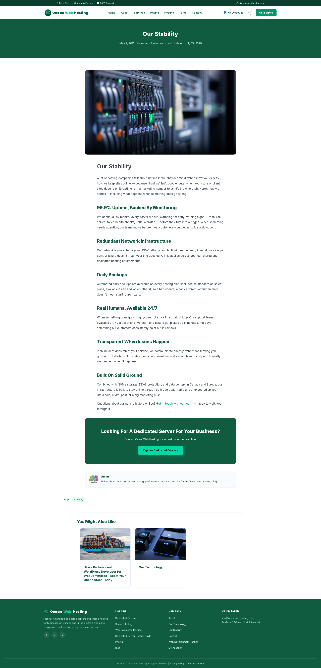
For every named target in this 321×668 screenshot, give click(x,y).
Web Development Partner (183, 641)
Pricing (154, 12)
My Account (175, 647)
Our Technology (151, 567)
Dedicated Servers (125, 618)
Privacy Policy (177, 663)
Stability (78, 499)
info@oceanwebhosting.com (250, 3)
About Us (174, 618)
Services (139, 12)
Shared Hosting (123, 624)
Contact (197, 12)
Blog (184, 12)
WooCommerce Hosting (128, 630)
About (124, 12)
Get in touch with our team (174, 403)
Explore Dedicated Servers (160, 450)
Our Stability (175, 630)
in (63, 635)
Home (111, 12)
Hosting (169, 12)
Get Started (266, 12)
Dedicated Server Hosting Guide (133, 636)
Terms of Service (195, 663)
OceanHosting (70, 12)
